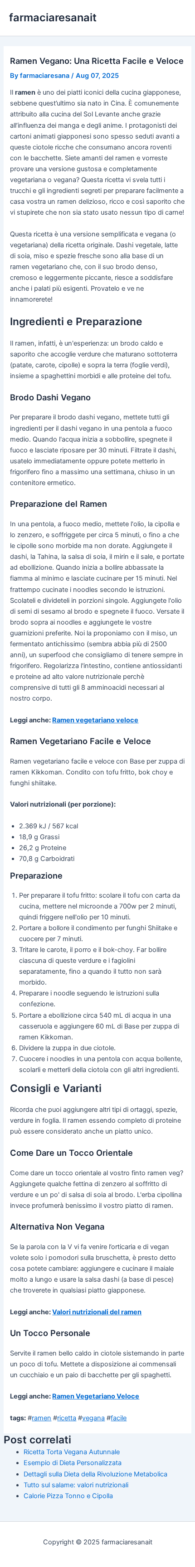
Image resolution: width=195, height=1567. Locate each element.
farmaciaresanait (53, 17)
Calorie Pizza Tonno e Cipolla (68, 1496)
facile (119, 1418)
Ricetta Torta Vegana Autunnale (72, 1452)
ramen (41, 1418)
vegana (93, 1418)
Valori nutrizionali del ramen (96, 1312)
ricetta (66, 1418)
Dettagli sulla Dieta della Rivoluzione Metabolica (95, 1474)
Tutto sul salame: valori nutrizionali (76, 1485)
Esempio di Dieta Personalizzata (73, 1463)
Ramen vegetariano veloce (95, 720)
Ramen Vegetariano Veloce (95, 1396)
